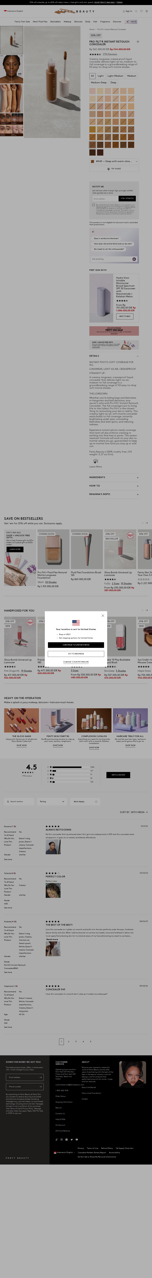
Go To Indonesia (76, 654)
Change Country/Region (76, 662)
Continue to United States (76, 645)
